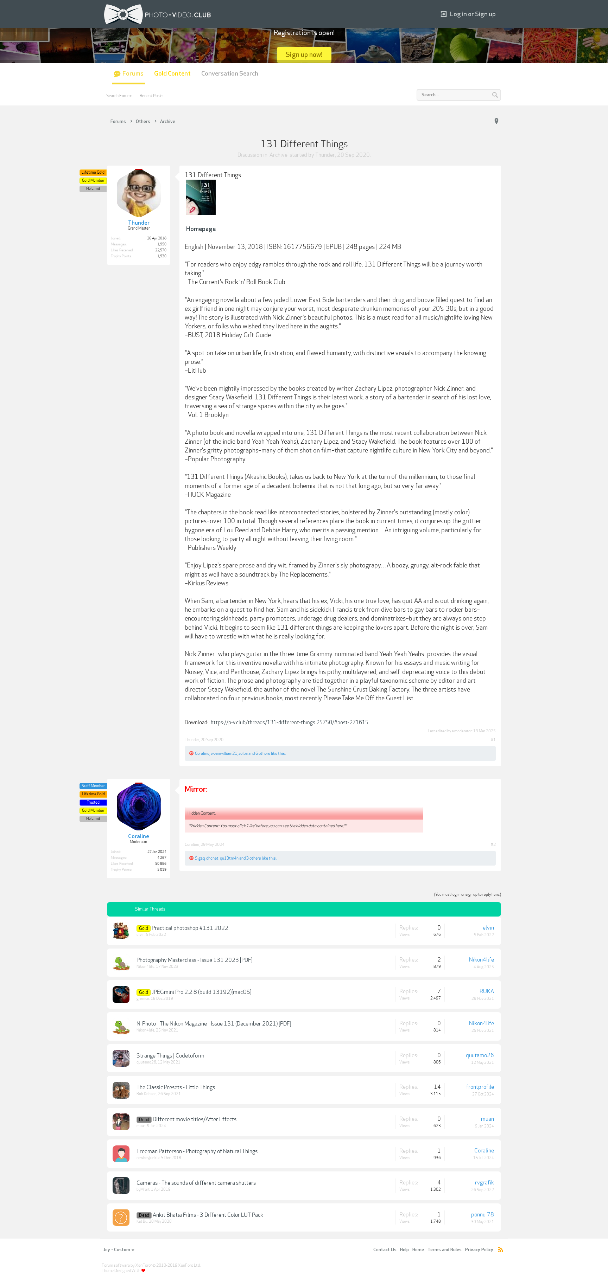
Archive (278, 155)
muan (141, 1126)
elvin (141, 934)
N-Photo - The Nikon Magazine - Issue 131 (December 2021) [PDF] (214, 1023)
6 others (262, 753)
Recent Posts (152, 95)
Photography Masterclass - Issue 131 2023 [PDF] (195, 960)
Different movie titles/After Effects (194, 1119)
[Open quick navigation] (496, 121)
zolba (243, 753)
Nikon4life (145, 966)
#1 (493, 739)
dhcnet (212, 858)
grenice (143, 998)
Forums (133, 73)
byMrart (143, 1189)
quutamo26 (146, 1062)
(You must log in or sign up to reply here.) (467, 894)
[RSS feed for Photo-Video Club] (500, 1250)
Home (418, 1250)
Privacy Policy (479, 1250)
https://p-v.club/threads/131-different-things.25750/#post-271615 (289, 722)
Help (404, 1250)
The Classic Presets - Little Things (176, 1087)
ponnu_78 (482, 1214)
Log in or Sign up (473, 14)
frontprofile (480, 1087)
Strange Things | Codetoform (170, 1055)
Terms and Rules (445, 1250)
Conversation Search (229, 73)
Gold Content (172, 73)
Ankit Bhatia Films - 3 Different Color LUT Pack (208, 1215)
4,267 (161, 858)
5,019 (161, 870)
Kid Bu (142, 1221)
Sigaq (200, 858)
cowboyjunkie (148, 1158)
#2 (493, 844)
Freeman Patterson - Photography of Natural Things (197, 1151)
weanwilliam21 (224, 753)
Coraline (202, 753)
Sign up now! (304, 55)
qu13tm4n (229, 858)
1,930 (161, 256)
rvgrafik (484, 1182)
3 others (253, 858)
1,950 (161, 244)
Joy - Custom (116, 1250)
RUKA (487, 991)
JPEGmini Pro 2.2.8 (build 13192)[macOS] (202, 992)
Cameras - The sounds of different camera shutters (196, 1183)
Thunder (325, 155)
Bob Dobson (147, 1094)
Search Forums (119, 95)
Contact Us (385, 1250)
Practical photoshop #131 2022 (190, 928)
